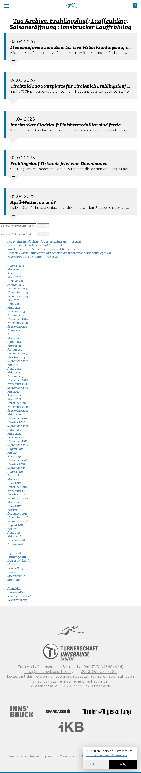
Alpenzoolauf (16, 553)
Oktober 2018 (16, 464)
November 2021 (17, 407)
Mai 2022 (13, 391)
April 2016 (14, 533)
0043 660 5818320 (99, 671)
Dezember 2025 (17, 288)
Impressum (49, 756)
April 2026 (14, 273)
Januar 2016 (15, 544)
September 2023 (17, 361)
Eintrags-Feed (16, 592)
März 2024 (14, 346)
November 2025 (17, 292)
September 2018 (17, 468)
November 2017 (17, 491)
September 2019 (17, 445)
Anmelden (14, 588)
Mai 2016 (13, 529)
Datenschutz (69, 756)
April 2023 (14, 369)
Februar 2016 (16, 540)
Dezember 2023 (17, 353)
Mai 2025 (13, 300)
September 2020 (18, 426)
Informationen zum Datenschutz (106, 755)
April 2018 (14, 483)
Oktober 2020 (16, 422)
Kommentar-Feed (19, 596)
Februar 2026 (16, 281)
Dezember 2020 (17, 418)
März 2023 (14, 372)
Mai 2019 (13, 453)
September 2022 (17, 388)
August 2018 (15, 472)
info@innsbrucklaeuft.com (47, 671)
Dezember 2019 (17, 441)
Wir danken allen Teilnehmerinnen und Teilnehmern (43, 249)
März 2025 (14, 307)
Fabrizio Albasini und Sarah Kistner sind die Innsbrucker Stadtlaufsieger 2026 (60, 253)
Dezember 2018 (17, 460)
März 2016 (14, 536)
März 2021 (14, 414)
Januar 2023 (15, 376)
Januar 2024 (15, 349)
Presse (11, 572)
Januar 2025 (15, 315)
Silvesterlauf (16, 576)
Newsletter (16, 756)
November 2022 (17, 384)
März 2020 (14, 433)
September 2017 (17, 498)
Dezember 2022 (17, 380)
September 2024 (17, 327)
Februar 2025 (16, 311)
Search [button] (43, 226)
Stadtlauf (13, 580)
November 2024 (17, 323)
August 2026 (15, 266)
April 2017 (14, 506)
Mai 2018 (13, 479)
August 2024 (15, 330)
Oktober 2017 (16, 494)
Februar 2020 (16, 437)
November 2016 (17, 517)
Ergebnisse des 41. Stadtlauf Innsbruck (33, 257)
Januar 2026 (15, 285)
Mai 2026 (13, 269)
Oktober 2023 (16, 357)
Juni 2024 (13, 334)
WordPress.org (17, 600)
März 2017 (14, 510)
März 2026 (14, 277)
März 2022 (14, 399)
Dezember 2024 (17, 319)
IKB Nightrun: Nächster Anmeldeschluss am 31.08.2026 (44, 241)
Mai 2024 (13, 338)
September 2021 (17, 411)
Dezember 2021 (17, 403)
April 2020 (14, 430)
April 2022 (14, 395)
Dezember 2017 (17, 487)
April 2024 (14, 342)
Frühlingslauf (16, 557)
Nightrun (13, 564)
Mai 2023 (13, 365)
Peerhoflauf (15, 568)
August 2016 (15, 525)
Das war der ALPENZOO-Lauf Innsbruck (35, 245)
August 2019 (15, 449)
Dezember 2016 (17, 513)
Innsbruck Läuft (18, 561)
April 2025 (14, 304)
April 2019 (14, 456)
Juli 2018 (13, 475)
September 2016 (17, 521)
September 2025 (17, 296)
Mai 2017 (13, 502)
